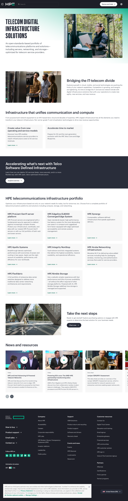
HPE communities (103, 444)
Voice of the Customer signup (107, 456)
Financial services (103, 440)
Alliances (100, 467)
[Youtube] (25, 455)
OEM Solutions (72, 420)
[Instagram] (14, 455)
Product (12, 432)
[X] (10, 455)
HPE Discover (71, 451)
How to (10, 427)
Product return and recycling (76, 424)
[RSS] (29, 455)
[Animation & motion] (10, 468)
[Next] (12, 396)
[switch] (9, 467)
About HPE (41, 420)
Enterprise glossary (103, 436)
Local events (71, 455)
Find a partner (101, 475)
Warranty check (72, 436)
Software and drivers (74, 432)
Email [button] (10, 438)
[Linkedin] (7, 455)
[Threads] (18, 455)
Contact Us (100, 420)
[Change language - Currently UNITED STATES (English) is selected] (121, 4)
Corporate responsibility (46, 432)
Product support (72, 428)
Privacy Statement (27, 491)
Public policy (42, 454)
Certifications (101, 471)
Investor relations (43, 446)
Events (69, 447)
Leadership (41, 450)
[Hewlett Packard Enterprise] (10, 4)
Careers (40, 428)
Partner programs (103, 478)
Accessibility (42, 424)
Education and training (104, 428)
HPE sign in (100, 452)
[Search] (19, 4)
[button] (89, 487)
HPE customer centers (104, 448)
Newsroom (71, 459)
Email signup (101, 432)
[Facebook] (21, 455)
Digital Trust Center (103, 424)
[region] (64, 172)
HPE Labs (41, 436)
